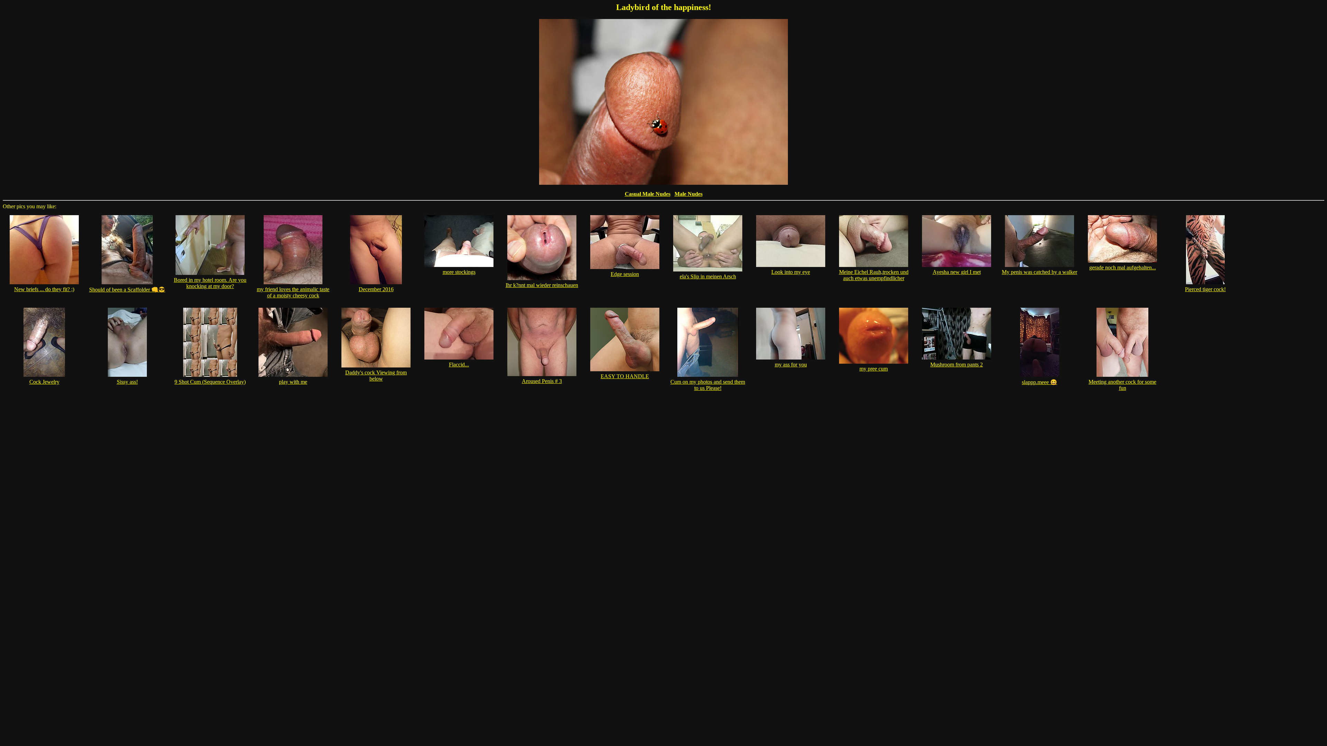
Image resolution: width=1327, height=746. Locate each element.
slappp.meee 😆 (1039, 382)
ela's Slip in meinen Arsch (708, 276)
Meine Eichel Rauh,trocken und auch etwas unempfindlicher (874, 275)
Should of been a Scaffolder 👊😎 (127, 290)
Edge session (625, 274)
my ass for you (791, 364)
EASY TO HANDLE (625, 376)
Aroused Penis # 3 (542, 381)
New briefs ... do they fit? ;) (44, 289)
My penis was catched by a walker (1039, 272)
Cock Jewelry (44, 382)
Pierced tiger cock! (1205, 289)
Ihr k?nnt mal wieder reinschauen (542, 285)
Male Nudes (689, 194)
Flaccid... (459, 364)
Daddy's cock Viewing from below (376, 376)
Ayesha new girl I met (957, 272)
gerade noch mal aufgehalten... (1122, 267)
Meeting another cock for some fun (1122, 385)
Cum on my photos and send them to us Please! (707, 385)
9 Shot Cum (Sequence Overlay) (210, 382)
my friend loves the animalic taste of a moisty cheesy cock (293, 292)
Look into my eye (790, 272)
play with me (293, 382)
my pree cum (873, 369)
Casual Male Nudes (647, 194)
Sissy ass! (127, 382)
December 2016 (376, 289)
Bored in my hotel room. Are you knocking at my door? (210, 283)
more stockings (459, 272)
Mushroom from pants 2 (956, 364)
